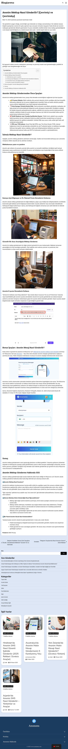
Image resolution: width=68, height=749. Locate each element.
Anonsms (19, 354)
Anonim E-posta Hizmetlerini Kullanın (15, 82)
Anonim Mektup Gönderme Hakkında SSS (15, 88)
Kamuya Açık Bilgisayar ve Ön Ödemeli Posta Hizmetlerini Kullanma (23, 78)
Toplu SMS (4, 579)
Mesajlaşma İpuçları (6, 605)
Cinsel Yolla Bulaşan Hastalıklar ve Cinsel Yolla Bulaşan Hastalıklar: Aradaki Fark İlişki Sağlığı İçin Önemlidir (28, 566)
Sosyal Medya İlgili (6, 603)
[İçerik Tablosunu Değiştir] (37, 70)
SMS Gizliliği (4, 600)
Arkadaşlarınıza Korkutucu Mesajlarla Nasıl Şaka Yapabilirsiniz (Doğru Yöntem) (21, 572)
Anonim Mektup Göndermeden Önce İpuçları (16, 73)
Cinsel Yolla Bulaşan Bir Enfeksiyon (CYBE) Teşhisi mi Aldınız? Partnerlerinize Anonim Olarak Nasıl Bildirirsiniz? (29, 563)
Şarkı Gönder (4, 597)
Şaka (2, 588)
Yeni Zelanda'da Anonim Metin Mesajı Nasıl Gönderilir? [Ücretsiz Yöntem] (56, 648)
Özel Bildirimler (5, 591)
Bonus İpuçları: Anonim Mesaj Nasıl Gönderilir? (16, 84)
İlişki (2, 594)
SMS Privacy (12, 533)
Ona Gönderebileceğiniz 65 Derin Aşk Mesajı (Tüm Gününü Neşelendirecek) (20, 561)
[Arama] (63, 2)
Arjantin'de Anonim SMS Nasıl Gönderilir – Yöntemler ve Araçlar (11, 701)
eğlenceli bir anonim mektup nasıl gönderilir (46, 352)
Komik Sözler (4, 582)
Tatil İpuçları (4, 585)
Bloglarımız (7, 2)
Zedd (30, 20)
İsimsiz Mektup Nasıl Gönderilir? (13, 75)
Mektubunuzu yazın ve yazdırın (14, 77)
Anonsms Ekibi (31, 657)
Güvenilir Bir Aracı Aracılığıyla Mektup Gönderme (18, 80)
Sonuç (6, 86)
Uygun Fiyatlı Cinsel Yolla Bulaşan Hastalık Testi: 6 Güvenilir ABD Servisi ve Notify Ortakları (24, 569)
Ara (2, 551)
